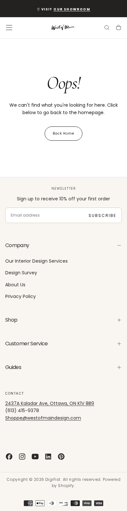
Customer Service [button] (26, 343)
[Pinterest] (61, 456)
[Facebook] (9, 456)
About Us (15, 284)
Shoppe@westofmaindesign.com (43, 418)
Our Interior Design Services (36, 261)
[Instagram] (22, 456)
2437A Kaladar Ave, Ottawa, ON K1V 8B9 (49, 403)
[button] (9, 27)
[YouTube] (35, 456)
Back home (63, 133)
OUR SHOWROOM (71, 9)
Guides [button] (13, 367)
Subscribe (102, 215)
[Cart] (118, 28)
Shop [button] (11, 320)
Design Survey (21, 272)
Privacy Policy (20, 296)
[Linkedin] (48, 456)
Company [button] (17, 245)
